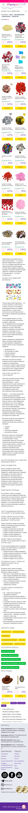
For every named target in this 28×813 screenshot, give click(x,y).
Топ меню (13, 703)
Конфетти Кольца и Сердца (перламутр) (14, 551)
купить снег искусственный (12, 497)
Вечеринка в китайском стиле (10, 667)
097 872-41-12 (8, 784)
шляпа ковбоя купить (8, 709)
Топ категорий (5, 703)
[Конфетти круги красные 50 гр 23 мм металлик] (7, 204)
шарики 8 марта (6, 714)
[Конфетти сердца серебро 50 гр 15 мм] (20, 148)
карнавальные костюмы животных (11, 716)
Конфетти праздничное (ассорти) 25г (14, 529)
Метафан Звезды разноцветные (12, 555)
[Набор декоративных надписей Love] (20, 57)
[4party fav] (21, 4)
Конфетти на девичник (10, 11)
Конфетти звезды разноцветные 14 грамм (15, 532)
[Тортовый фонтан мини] (20, 679)
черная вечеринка (7, 721)
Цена (11, 14)
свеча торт (22, 639)
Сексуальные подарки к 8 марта (11, 659)
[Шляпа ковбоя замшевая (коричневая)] (7, 679)
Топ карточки (21, 703)
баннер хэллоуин (17, 721)
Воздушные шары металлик (10, 655)
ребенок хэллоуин (20, 644)
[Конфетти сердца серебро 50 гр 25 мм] (7, 119)
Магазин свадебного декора (9, 468)
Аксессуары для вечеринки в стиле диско (13, 663)
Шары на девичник (8, 465)
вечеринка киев (6, 631)
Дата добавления (19, 14)
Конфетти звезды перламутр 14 (12, 534)
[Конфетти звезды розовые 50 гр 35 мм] (20, 204)
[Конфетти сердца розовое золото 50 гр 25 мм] (7, 88)
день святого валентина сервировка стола (14, 719)
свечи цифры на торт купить (9, 474)
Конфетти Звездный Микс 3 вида (13, 536)
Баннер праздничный (8, 651)
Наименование (6, 16)
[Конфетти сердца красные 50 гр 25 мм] (20, 88)
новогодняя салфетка (18, 504)
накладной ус (5, 635)
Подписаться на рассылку (8, 792)
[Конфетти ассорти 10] (7, 148)
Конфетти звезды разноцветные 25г (13, 530)
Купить (7, 46)
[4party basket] (24, 4)
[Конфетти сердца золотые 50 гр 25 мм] (20, 119)
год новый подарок (7, 644)
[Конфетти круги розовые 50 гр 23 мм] (20, 176)
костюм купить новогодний (9, 639)
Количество (15, 16)
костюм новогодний (18, 631)
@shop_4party (8, 780)
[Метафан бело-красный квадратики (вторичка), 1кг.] (7, 57)
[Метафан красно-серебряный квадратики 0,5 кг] (20, 27)
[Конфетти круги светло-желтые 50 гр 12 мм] (7, 27)
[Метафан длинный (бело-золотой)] (7, 234)
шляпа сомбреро (16, 714)
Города (4, 705)
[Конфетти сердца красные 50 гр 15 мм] (7, 176)
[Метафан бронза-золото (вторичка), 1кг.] (20, 234)
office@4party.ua (8, 788)
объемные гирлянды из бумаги (10, 711)
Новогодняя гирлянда (10, 490)
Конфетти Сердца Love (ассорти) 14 (13, 558)
